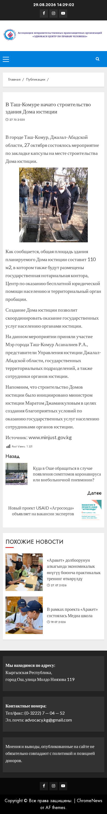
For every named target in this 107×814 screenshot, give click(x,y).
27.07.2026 (59, 585)
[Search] (97, 59)
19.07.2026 (58, 622)
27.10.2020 (17, 120)
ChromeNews (89, 800)
